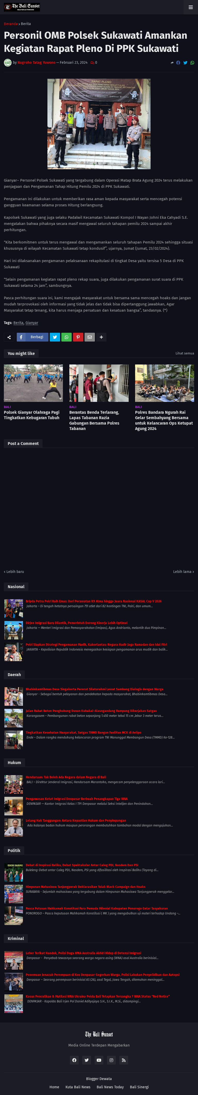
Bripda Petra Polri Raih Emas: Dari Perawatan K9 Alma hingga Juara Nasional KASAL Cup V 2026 (94, 601)
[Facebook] (178, 63)
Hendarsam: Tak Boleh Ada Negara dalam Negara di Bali (66, 777)
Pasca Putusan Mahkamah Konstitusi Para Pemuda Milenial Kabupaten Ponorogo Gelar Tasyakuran (97, 908)
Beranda (11, 24)
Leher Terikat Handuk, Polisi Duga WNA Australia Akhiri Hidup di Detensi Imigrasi (83, 953)
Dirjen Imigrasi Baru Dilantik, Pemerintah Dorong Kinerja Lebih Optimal (77, 623)
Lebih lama (182, 572)
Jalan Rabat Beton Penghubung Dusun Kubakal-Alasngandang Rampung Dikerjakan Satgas (91, 711)
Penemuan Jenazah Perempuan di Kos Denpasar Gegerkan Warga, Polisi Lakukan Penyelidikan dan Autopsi (102, 975)
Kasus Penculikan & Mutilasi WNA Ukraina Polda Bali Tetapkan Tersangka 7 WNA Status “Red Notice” (98, 996)
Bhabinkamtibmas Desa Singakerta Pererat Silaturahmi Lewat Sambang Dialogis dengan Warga (94, 689)
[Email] (90, 337)
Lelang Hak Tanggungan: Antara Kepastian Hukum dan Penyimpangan (76, 820)
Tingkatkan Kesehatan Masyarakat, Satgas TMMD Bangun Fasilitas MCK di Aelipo (83, 732)
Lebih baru (15, 572)
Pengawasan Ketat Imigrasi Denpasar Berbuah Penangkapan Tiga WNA (77, 799)
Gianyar (32, 323)
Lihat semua (185, 353)
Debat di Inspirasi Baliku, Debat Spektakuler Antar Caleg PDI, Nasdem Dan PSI (82, 865)
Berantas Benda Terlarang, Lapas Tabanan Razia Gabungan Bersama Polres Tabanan (94, 420)
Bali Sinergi (139, 1087)
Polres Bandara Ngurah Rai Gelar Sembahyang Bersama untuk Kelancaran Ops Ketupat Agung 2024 (164, 420)
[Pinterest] (78, 337)
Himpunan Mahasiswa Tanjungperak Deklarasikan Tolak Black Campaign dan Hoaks (85, 887)
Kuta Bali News (77, 1087)
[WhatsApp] (192, 63)
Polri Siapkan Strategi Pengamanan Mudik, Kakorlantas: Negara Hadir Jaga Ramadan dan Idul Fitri (96, 644)
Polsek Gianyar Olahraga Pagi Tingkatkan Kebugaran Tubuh (32, 415)
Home (54, 1087)
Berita (26, 24)
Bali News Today (110, 1087)
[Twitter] (185, 63)
